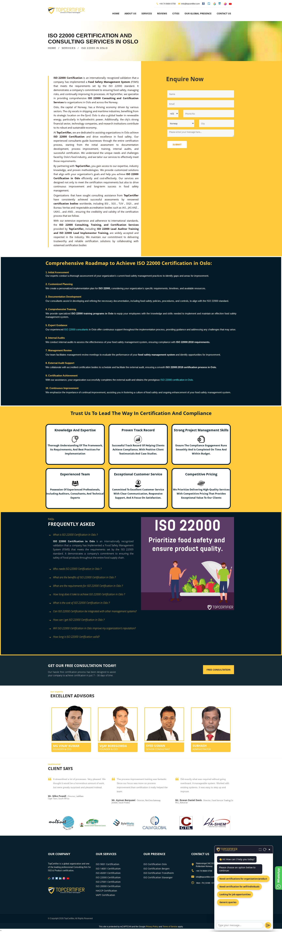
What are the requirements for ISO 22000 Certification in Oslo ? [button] (88, 586)
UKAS (57, 211)
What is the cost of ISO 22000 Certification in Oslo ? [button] (81, 603)
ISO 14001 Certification (108, 868)
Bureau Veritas (62, 207)
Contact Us (224, 13)
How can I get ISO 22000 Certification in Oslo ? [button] (78, 620)
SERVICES (69, 48)
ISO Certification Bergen (156, 868)
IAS (124, 207)
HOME (52, 48)
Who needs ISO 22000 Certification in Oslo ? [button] (77, 569)
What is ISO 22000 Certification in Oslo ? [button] (75, 534)
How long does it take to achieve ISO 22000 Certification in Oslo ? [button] (89, 594)
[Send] (268, 925)
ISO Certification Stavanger (158, 877)
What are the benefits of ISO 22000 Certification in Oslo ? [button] (84, 577)
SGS (114, 203)
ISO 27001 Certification (108, 881)
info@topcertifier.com (190, 4)
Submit (177, 144)
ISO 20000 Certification (108, 886)
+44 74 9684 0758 (167, 4)
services (146, 13)
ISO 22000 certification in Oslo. (176, 379)
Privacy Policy (152, 926)
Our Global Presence (198, 13)
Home (115, 13)
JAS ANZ (133, 207)
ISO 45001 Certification (108, 873)
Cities (175, 13)
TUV (121, 203)
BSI (107, 203)
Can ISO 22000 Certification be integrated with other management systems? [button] (94, 611)
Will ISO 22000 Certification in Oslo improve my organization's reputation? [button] (94, 628)
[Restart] (264, 849)
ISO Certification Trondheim (158, 873)
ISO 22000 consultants (76, 329)
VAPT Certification (105, 895)
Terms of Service (170, 926)
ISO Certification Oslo (155, 864)
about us (130, 13)
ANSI (71, 211)
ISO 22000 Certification (108, 877)
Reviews (162, 13)
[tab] (93, 535)
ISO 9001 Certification (107, 864)
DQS (129, 203)
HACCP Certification (106, 890)
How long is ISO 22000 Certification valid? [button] (76, 637)
